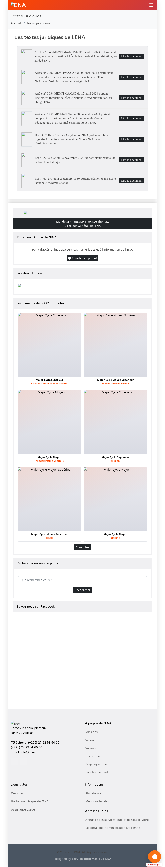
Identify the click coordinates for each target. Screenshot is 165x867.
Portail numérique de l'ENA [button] (30, 801)
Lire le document (131, 56)
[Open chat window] (154, 856)
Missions (91, 732)
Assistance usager (23, 809)
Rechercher (82, 590)
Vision (89, 740)
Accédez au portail (84, 258)
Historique (92, 756)
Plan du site (93, 793)
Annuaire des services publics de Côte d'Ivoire (117, 820)
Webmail (17, 793)
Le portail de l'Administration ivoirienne (112, 828)
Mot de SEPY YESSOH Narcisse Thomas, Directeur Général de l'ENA (82, 224)
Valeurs (90, 748)
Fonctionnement (96, 772)
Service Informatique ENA (91, 859)
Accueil (16, 23)
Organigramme (96, 764)
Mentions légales (97, 801)
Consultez (82, 547)
